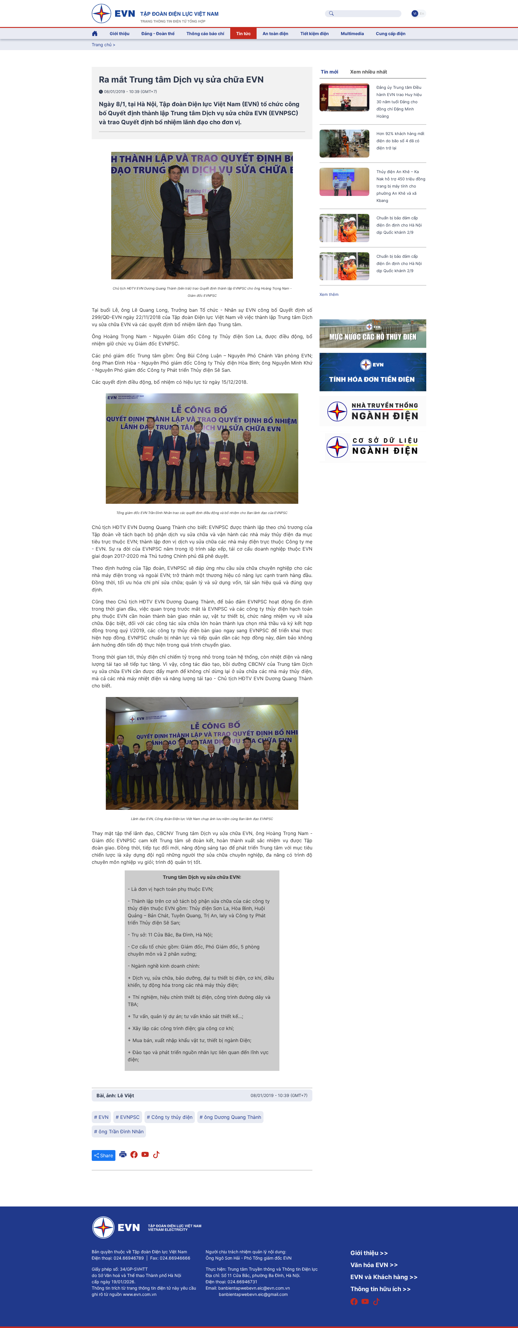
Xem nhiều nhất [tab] (368, 72)
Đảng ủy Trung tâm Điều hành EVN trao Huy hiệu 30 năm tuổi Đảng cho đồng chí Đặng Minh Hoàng (399, 102)
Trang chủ (102, 44)
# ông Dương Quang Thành (230, 1117)
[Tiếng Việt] (155, 13)
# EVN (101, 1117)
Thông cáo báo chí (205, 33)
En (422, 13)
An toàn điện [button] (275, 33)
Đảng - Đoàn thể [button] (157, 33)
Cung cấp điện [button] (391, 33)
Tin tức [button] (243, 33)
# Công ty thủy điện (169, 1117)
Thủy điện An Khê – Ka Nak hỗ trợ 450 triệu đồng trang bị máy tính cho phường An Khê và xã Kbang (401, 186)
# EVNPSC (128, 1117)
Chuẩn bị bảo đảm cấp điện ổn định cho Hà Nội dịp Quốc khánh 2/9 (399, 225)
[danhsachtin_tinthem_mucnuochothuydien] (373, 333)
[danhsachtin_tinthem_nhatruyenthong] (373, 411)
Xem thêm (329, 294)
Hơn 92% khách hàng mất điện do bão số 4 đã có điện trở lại (400, 140)
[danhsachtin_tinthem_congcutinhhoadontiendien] (373, 372)
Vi (414, 13)
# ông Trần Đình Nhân (119, 1131)
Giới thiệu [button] (120, 33)
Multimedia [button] (352, 33)
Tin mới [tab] (329, 72)
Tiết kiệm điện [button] (314, 33)
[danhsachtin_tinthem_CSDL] (373, 446)
